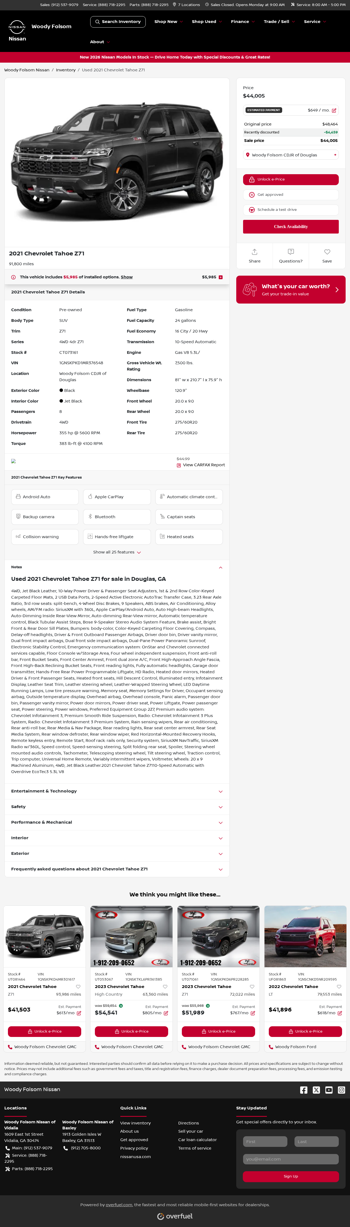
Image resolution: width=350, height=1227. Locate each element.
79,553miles (329, 994)
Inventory (65, 70)
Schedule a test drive (277, 210)
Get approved (270, 195)
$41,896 (280, 1009)
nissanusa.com (135, 1156)
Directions (188, 1123)
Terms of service (194, 1148)
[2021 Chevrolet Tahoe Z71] (45, 936)
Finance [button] (240, 21)
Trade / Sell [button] (276, 21)
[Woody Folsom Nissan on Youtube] (326, 1090)
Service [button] (312, 21)
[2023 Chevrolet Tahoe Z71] (218, 936)
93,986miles (68, 994)
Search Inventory (121, 21)
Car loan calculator (197, 1139)
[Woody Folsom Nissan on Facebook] (301, 1090)
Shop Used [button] (204, 21)
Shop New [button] (165, 21)
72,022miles (242, 994)
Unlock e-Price (271, 179)
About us (129, 1131)
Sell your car (190, 1131)
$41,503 (19, 1009)
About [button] (97, 42)
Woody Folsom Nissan (26, 70)
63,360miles (155, 994)
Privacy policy (134, 1148)
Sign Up (291, 1176)
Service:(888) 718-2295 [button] (25, 1158)
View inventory (135, 1123)
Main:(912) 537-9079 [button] (32, 1148)
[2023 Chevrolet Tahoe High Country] (132, 936)
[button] (187, 5)
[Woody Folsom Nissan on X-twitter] (314, 1090)
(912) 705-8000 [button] (86, 1148)
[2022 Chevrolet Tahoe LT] (305, 936)
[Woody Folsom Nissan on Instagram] (339, 1090)
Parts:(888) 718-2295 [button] (32, 1168)
